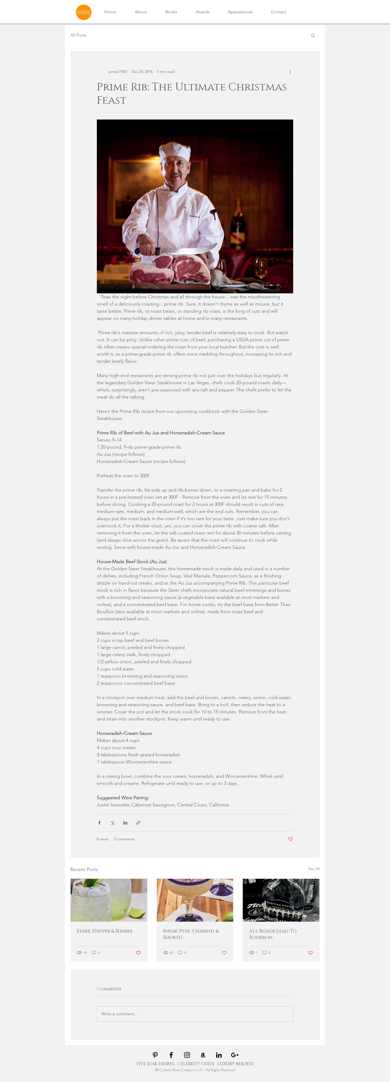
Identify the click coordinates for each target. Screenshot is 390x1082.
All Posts (78, 35)
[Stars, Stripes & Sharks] (109, 900)
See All (314, 868)
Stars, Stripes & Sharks (104, 931)
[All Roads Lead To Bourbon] (281, 900)
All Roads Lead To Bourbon (273, 934)
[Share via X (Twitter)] (112, 822)
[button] (312, 35)
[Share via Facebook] (99, 822)
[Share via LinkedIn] (125, 822)
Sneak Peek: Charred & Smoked (191, 934)
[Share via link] (138, 822)
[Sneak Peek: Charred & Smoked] (195, 900)
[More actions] (290, 71)
